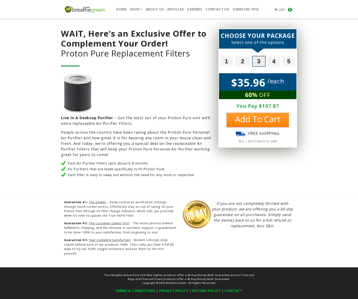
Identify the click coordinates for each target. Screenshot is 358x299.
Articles (175, 9)
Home (121, 9)
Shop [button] (135, 9)
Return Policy (206, 290)
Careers (194, 9)
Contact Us (217, 9)
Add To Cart (258, 119)
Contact (234, 290)
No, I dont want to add (258, 141)
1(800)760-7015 (245, 9)
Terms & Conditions (135, 290)
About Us (155, 9)
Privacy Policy (173, 290)
